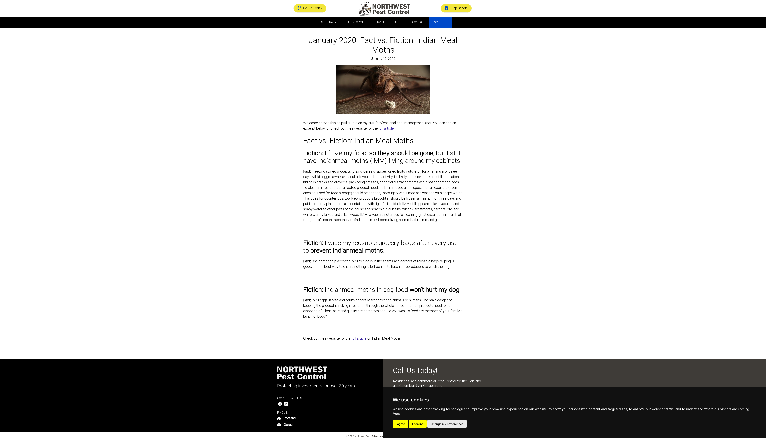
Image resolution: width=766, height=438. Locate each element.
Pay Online (440, 22)
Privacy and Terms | (382, 436)
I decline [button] (417, 424)
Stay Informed (355, 22)
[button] (280, 404)
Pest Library (327, 22)
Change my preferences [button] (447, 424)
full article (386, 128)
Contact (418, 22)
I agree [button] (400, 424)
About (399, 22)
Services (380, 22)
